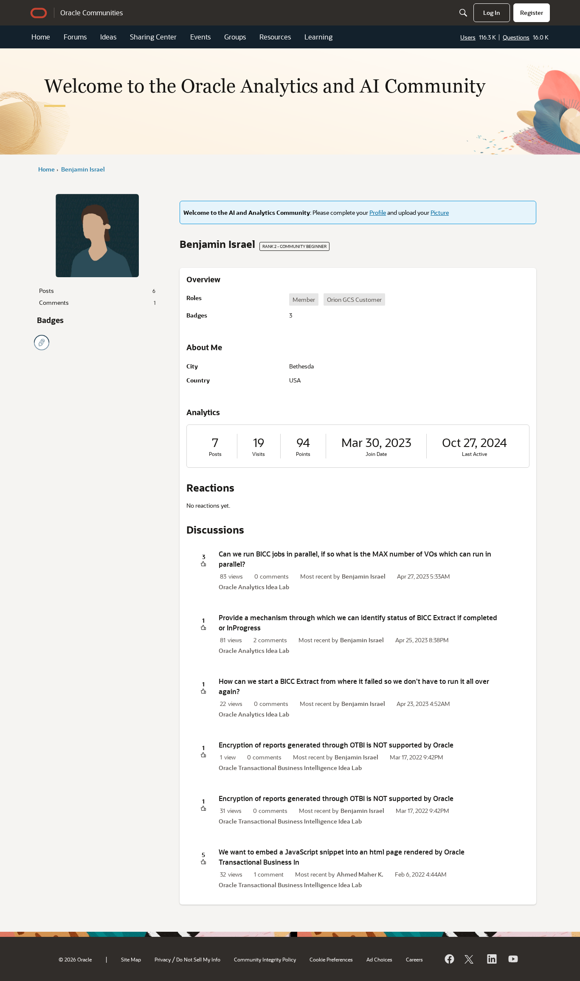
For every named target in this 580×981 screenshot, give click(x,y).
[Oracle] (448, 959)
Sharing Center (153, 36)
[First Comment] (42, 342)
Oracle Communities (91, 12)
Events (200, 36)
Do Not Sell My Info (198, 959)
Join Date (376, 454)
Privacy (163, 959)
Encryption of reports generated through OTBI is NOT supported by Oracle (336, 744)
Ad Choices (379, 959)
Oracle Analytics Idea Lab (254, 587)
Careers (414, 959)
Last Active (474, 454)
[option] (303, 299)
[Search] (463, 12)
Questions (516, 37)
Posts (97, 291)
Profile (377, 212)
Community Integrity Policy (265, 959)
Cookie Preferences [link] (331, 959)
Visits (258, 454)
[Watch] (512, 959)
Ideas (108, 36)
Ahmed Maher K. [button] (360, 874)
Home (40, 36)
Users (468, 37)
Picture (440, 212)
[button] (203, 564)
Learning (318, 36)
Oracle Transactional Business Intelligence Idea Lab (290, 768)
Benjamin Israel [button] (364, 576)
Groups (235, 36)
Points (303, 454)
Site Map (131, 959)
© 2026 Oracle (75, 959)
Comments (97, 302)
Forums (75, 36)
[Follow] (470, 959)
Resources (275, 36)
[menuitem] (491, 12)
